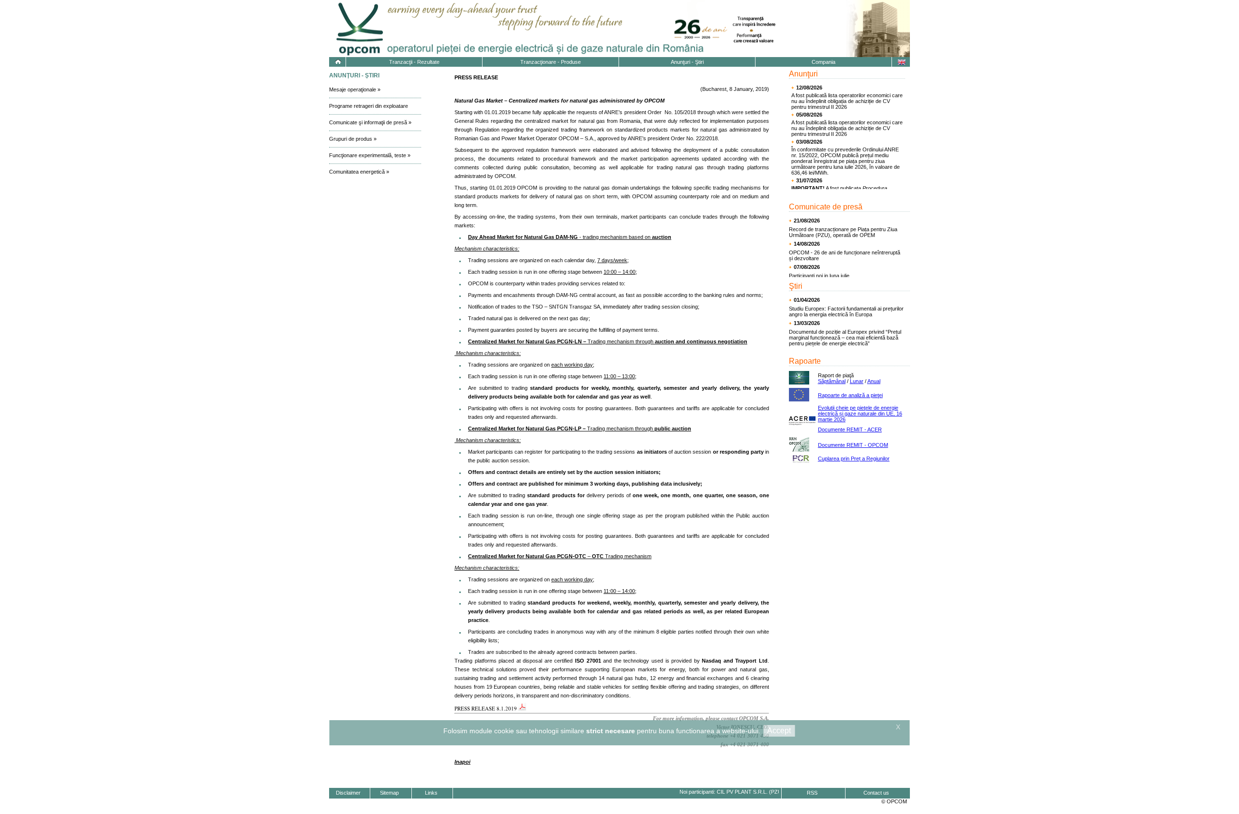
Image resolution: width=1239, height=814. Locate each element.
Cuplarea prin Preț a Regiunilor (854, 458)
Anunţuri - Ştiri (687, 62)
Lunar (856, 381)
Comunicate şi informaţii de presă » (370, 122)
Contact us (876, 793)
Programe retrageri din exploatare (368, 106)
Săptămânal (832, 381)
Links (431, 793)
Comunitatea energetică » (359, 172)
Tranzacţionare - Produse (550, 62)
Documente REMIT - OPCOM (853, 445)
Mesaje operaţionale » (354, 89)
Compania (823, 62)
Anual (873, 381)
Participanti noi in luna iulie (819, 276)
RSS (812, 793)
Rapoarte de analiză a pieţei (850, 395)
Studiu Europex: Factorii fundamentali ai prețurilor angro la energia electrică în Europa (846, 311)
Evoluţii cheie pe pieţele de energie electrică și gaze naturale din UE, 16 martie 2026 (860, 413)
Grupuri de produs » (353, 139)
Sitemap (389, 793)
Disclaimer (348, 793)
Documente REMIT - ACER (850, 429)
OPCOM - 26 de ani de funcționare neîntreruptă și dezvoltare (844, 255)
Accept (779, 730)
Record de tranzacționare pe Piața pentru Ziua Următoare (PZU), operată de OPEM (843, 232)
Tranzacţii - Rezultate (414, 62)
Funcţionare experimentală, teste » (369, 155)
